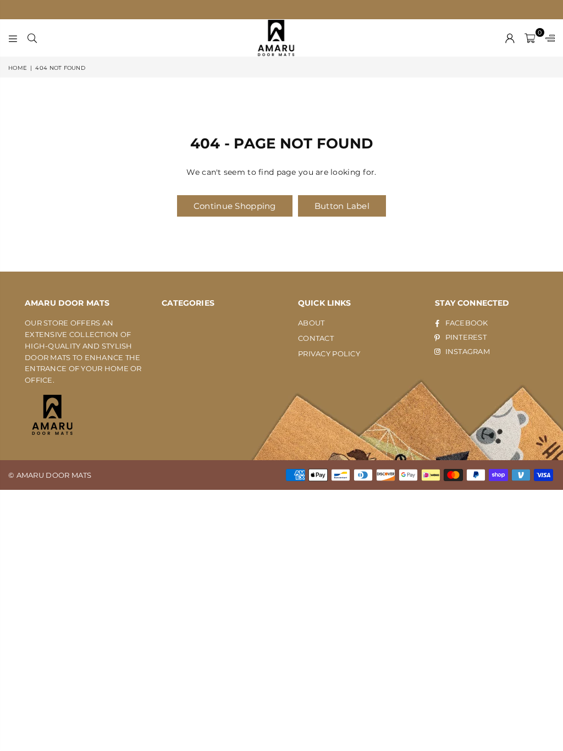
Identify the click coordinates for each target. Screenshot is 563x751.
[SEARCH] (32, 38)
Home (17, 67)
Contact (316, 338)
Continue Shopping (235, 206)
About (311, 322)
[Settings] (547, 38)
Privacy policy (329, 353)
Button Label (341, 206)
